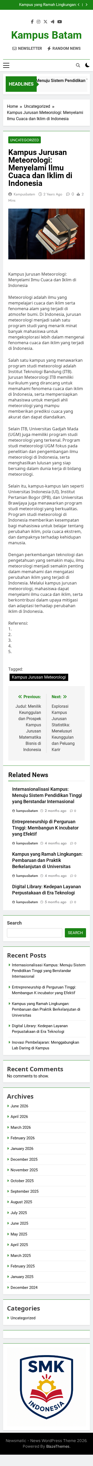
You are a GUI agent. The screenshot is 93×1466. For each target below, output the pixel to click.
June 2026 (19, 1106)
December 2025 (24, 1159)
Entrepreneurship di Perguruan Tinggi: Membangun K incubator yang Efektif (45, 828)
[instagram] (38, 22)
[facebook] (32, 22)
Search (14, 923)
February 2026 (23, 1138)
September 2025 (24, 1191)
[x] (45, 22)
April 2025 (19, 1244)
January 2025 (22, 1276)
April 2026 (19, 1116)
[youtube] (60, 22)
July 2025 (19, 1212)
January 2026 (22, 1148)
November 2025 (24, 1170)
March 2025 (21, 1255)
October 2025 (22, 1181)
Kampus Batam (46, 35)
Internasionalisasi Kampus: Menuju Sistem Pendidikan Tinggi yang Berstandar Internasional (47, 795)
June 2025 (19, 1223)
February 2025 (23, 1266)
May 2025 (19, 1234)
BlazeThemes (57, 1446)
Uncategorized (24, 140)
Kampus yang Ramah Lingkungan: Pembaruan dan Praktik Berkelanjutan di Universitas (42, 5)
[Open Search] (78, 65)
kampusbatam (24, 194)
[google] (52, 22)
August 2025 (21, 1202)
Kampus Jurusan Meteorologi (39, 677)
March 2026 (21, 1127)
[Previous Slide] (78, 5)
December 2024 (24, 1287)
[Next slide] (86, 5)
